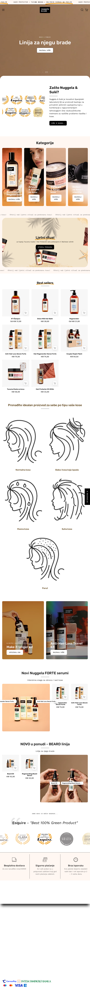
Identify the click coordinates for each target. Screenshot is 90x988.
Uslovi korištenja (9, 955)
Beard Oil (10, 774)
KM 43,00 (10, 777)
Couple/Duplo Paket (74, 354)
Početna (50, 923)
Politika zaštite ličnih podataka (16, 962)
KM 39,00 (45, 321)
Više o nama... (58, 123)
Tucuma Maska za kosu (15, 389)
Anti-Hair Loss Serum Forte (15, 354)
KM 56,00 (16, 392)
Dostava (6, 970)
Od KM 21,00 (15, 321)
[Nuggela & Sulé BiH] (45, 10)
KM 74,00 (16, 357)
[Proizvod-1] (17, 705)
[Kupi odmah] (26, 313)
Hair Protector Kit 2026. (45, 389)
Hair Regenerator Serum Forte (45, 354)
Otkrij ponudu (45, 247)
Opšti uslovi (7, 958)
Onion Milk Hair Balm (45, 319)
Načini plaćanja (9, 966)
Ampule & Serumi (55, 930)
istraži (10, 48)
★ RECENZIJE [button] (87, 497)
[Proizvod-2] (35, 705)
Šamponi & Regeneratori (58, 927)
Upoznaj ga (15, 652)
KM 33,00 (45, 392)
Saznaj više (14, 199)
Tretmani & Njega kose (57, 934)
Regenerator (74, 319)
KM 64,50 (74, 357)
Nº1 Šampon (15, 319)
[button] (81, 9)
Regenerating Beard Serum (29, 774)
